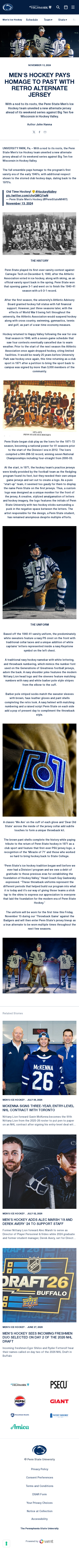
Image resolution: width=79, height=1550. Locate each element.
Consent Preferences (39, 1478)
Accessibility (39, 1519)
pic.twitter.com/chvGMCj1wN (27, 196)
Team (47, 20)
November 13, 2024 (19, 203)
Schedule (32, 20)
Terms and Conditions (39, 1486)
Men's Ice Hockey (14, 1100)
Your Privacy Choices (39, 1503)
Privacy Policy (39, 1469)
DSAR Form (39, 1494)
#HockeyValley (45, 192)
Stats (61, 20)
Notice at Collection (39, 1511)
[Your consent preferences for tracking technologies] (6, 1543)
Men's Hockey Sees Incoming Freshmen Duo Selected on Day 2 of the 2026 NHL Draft (37, 1337)
